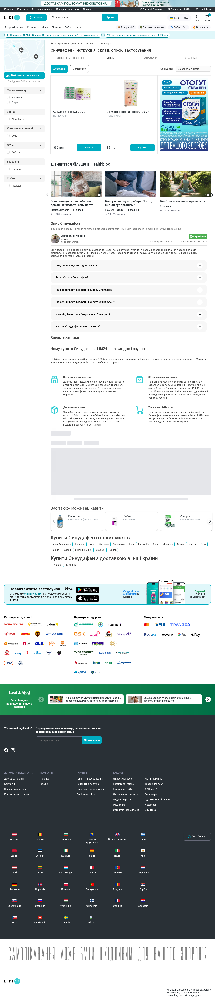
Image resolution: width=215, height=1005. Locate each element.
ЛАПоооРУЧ (152, 789)
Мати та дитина (153, 778)
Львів (156, 544)
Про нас (87, 9)
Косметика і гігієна (37, 27)
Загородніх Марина (73, 235)
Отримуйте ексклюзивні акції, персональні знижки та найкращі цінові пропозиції (68, 730)
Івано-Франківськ (61, 544)
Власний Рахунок (152, 9)
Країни (44, 784)
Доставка (59, 68)
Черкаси (99, 550)
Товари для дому (154, 784)
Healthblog (205, 9)
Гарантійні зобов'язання (90, 778)
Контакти (22, 9)
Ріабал (127, 516)
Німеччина (70, 564)
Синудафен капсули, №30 (69, 111)
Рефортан (74, 516)
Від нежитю (87, 43)
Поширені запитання (67, 9)
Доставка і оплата (42, 9)
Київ (131, 544)
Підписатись (92, 740)
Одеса (180, 544)
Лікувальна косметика (125, 794)
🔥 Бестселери (201, 27)
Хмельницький (82, 550)
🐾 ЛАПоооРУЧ (178, 27)
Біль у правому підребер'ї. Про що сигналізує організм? (129, 203)
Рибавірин (184, 516)
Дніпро (91, 544)
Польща (56, 564)
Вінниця (79, 544)
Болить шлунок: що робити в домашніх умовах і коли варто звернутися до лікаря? (72, 203)
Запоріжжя (119, 544)
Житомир (104, 544)
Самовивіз (79, 68)
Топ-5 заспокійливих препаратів (182, 201)
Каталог (8, 9)
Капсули (17, 97)
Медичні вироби (122, 799)
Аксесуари (151, 804)
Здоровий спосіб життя (157, 799)
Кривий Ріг (143, 544)
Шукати (110, 17)
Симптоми (150, 810)
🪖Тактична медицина (152, 27)
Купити (89, 147)
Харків (55, 550)
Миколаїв (168, 544)
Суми (203, 544)
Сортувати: (166, 68)
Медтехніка (119, 804)
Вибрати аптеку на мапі (26, 75)
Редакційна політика (88, 784)
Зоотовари (151, 794)
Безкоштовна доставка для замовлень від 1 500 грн (139, 35)
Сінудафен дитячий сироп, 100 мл (128, 111)
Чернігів (112, 550)
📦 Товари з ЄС (126, 27)
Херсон (67, 550)
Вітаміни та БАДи (61, 27)
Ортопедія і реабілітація (126, 810)
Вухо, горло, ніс (67, 43)
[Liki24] (12, 981)
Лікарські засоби (13, 27)
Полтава (192, 544)
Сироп (15, 102)
